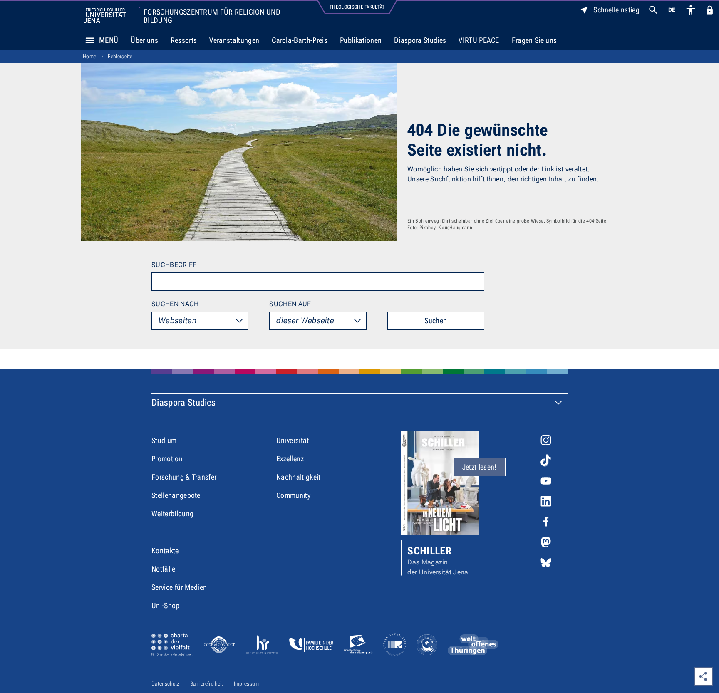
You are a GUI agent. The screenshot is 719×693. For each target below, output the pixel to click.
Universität (292, 440)
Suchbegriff (174, 265)
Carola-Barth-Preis (299, 40)
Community (293, 495)
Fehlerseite (120, 56)
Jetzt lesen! (479, 467)
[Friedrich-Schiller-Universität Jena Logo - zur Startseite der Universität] (105, 15)
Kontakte (165, 550)
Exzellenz (290, 458)
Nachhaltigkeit (298, 477)
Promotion (167, 458)
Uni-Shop (165, 605)
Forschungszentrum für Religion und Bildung (212, 16)
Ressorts (184, 40)
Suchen (435, 320)
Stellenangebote (176, 495)
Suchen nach (175, 304)
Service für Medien (179, 587)
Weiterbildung (172, 513)
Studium (163, 440)
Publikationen (361, 40)
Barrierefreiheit (206, 684)
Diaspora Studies (420, 40)
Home (89, 56)
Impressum (246, 684)
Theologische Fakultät (357, 7)
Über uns (144, 40)
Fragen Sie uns (534, 40)
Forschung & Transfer (183, 477)
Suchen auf (290, 304)
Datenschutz (165, 684)
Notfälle (163, 568)
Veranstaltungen (234, 40)
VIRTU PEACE (479, 40)
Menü (108, 40)
